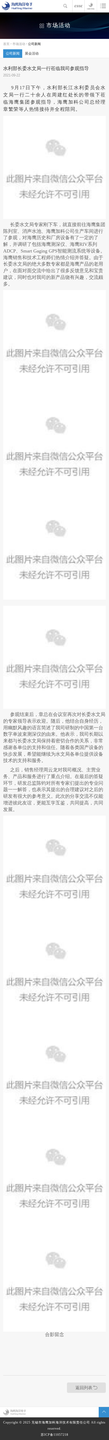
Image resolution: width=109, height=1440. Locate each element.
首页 (6, 44)
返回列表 (83, 1387)
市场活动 (18, 44)
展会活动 (32, 53)
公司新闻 (34, 44)
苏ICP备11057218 (54, 1435)
